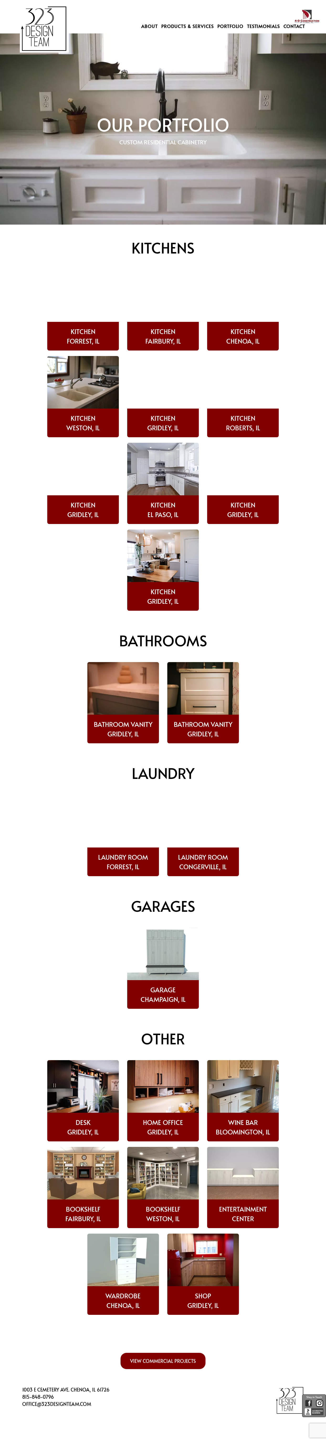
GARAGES (163, 906)
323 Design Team (44, 35)
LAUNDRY (163, 773)
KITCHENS (163, 247)
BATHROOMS (163, 640)
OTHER (163, 1038)
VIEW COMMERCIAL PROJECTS (163, 1361)
